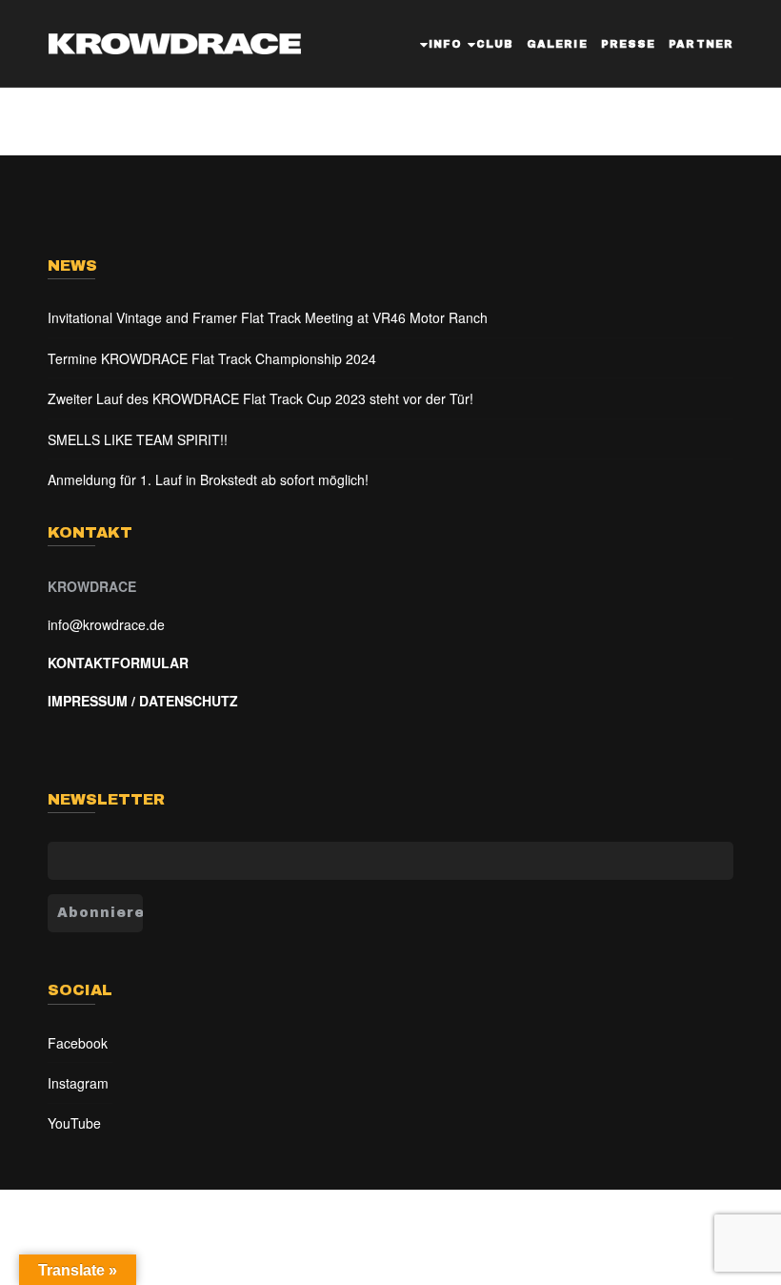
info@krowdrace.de (106, 624)
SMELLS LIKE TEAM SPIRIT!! (138, 439)
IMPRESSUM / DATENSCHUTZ (143, 700)
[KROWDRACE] (174, 39)
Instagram (78, 1082)
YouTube (74, 1122)
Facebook (78, 1042)
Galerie (557, 44)
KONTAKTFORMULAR (118, 662)
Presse (628, 44)
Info (445, 44)
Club (494, 44)
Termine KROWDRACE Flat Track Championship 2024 (212, 358)
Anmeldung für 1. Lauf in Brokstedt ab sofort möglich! (208, 479)
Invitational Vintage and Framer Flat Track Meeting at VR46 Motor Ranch (268, 317)
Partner (701, 44)
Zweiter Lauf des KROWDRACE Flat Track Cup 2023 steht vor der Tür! (260, 398)
